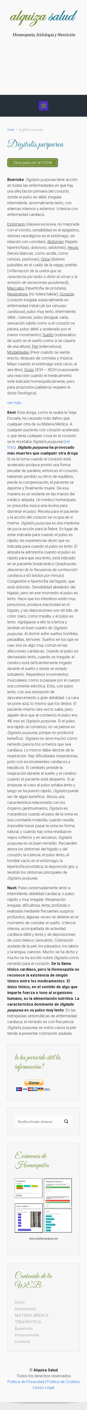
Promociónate (27, 1334)
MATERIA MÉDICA (32, 1315)
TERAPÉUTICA (28, 1321)
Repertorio (24, 1328)
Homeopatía (25, 1308)
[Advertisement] (43, 63)
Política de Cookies (63, 1381)
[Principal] (43, 106)
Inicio (10, 129)
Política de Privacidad (25, 1381)
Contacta (22, 1341)
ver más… (15, 402)
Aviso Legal (44, 1387)
